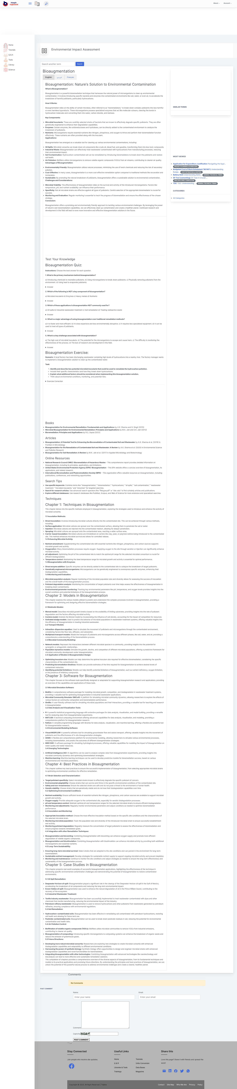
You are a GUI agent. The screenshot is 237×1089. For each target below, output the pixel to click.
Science (12, 70)
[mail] (164, 1071)
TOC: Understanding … (184, 183)
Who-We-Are (182, 1085)
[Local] (37, 3)
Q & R (116, 1063)
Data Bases (140, 1067)
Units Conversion (142, 1063)
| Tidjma (103, 1085)
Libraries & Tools (120, 1067)
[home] (11, 3)
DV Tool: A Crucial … (190, 178)
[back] (233, 1085)
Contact (161, 1085)
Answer (50, 287)
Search (79, 64)
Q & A (11, 55)
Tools (11, 60)
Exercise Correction (55, 381)
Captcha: (76, 1034)
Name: (75, 992)
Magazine (140, 1071)
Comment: (77, 1028)
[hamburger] (30, 3)
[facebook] (72, 1066)
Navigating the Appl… (199, 164)
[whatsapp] (188, 1071)
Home (11, 45)
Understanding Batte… (187, 175)
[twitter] (182, 1071)
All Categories (178, 198)
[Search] (46, 3)
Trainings (117, 1071)
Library (11, 65)
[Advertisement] (74, 17)
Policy (200, 1085)
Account (227, 3)
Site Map (170, 1085)
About (215, 3)
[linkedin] (169, 1070)
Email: (141, 992)
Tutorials (12, 50)
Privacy (192, 1085)
